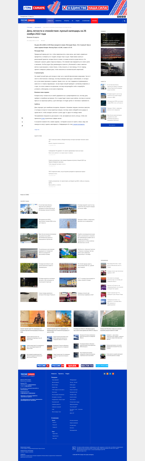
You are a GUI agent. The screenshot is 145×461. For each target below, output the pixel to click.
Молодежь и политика (56, 397)
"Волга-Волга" (73, 399)
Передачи (54, 377)
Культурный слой (73, 392)
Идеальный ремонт (74, 404)
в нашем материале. (79, 124)
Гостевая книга (73, 425)
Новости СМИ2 (24, 194)
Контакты (72, 427)
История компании (74, 420)
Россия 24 (55, 424)
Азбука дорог (72, 384)
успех (43, 118)
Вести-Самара (55, 384)
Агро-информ (73, 387)
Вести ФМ (55, 438)
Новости (50, 20)
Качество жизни (73, 397)
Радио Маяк (55, 433)
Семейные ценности (56, 404)
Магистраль (54, 392)
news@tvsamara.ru (32, 384)
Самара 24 (55, 427)
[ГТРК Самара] (27, 21)
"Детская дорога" (55, 382)
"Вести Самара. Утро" (56, 411)
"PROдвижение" (73, 379)
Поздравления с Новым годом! (58, 399)
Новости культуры (74, 389)
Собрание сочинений (56, 406)
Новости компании (74, 422)
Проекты (66, 20)
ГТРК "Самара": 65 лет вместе (58, 389)
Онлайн (94, 20)
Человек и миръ (73, 394)
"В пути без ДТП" (73, 406)
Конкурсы (58, 20)
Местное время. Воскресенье (58, 394)
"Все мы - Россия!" (73, 382)
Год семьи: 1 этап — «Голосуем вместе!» (76, 410)
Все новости (112, 125)
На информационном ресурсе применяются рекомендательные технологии (31, 400)
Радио (77, 20)
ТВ (72, 20)
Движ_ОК (72, 413)
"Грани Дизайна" (55, 379)
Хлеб (53, 409)
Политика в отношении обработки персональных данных (29, 396)
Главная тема (54, 387)
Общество (37, 129)
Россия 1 (54, 422)
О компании (85, 20)
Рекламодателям (73, 430)
